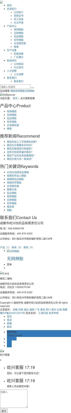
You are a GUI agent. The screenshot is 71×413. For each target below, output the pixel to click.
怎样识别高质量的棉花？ (20, 152)
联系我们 (12, 77)
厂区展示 (18, 57)
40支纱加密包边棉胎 (18, 172)
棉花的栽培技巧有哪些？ (20, 148)
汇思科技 (43, 313)
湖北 (26, 309)
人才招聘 (12, 70)
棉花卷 (10, 206)
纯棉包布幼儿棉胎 (16, 175)
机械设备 (18, 53)
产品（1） (5, 247)
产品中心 (12, 26)
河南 (20, 309)
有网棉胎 (18, 29)
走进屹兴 (12, 8)
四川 (48, 309)
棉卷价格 (12, 189)
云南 (59, 309)
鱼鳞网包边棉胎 (15, 179)
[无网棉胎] (13, 250)
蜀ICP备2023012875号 (12, 313)
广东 (37, 309)
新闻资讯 (12, 60)
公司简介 (18, 12)
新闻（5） (17, 247)
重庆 (42, 309)
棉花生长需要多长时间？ (20, 145)
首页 (9, 5)
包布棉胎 (18, 39)
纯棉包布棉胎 (14, 182)
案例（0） (28, 247)
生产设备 (12, 50)
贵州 (53, 309)
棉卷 (16, 46)
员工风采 (18, 19)
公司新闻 (18, 64)
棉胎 (12, 90)
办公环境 (18, 22)
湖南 (31, 309)
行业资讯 (18, 67)
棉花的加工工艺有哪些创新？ (22, 141)
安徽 (15, 309)
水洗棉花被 (20, 43)
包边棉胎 (18, 36)
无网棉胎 (18, 32)
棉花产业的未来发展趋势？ (21, 155)
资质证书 (18, 15)
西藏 (64, 309)
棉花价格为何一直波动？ (20, 158)
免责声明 (53, 313)
